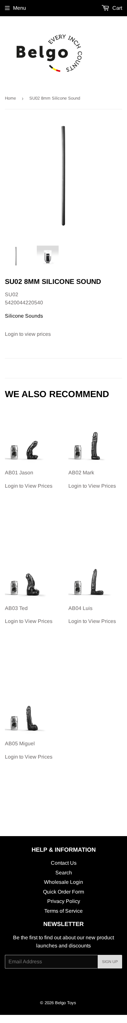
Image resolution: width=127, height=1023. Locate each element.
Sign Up (110, 961)
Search (63, 872)
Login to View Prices (28, 479)
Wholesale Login (63, 882)
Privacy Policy (63, 901)
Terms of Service (63, 911)
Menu (19, 8)
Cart (116, 8)
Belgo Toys (65, 1002)
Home (10, 98)
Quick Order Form (63, 892)
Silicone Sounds (24, 316)
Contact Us (64, 863)
